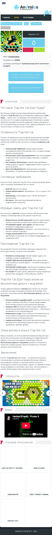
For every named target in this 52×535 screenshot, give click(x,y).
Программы (28, 17)
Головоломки (13, 57)
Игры (16, 17)
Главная (6, 17)
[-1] (28, 50)
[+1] (39, 49)
